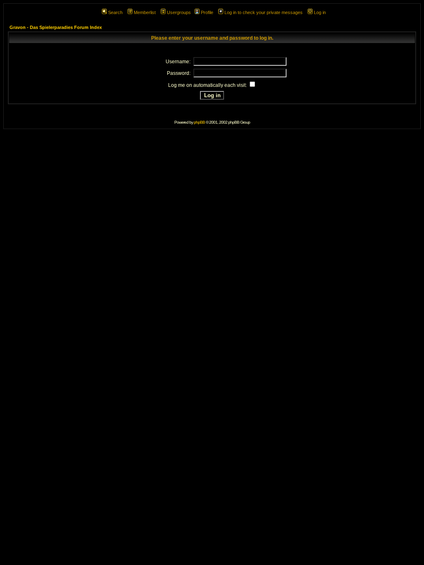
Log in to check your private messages (263, 12)
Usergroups (179, 12)
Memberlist (145, 12)
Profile (207, 12)
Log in (320, 12)
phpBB (199, 122)
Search (115, 12)
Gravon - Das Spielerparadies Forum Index (56, 27)
